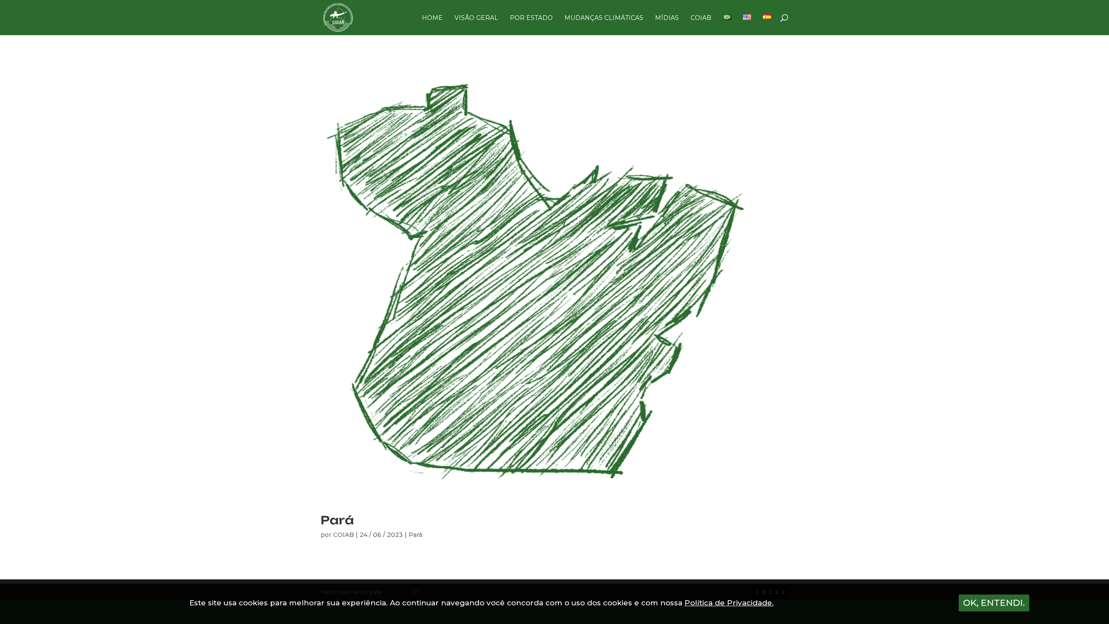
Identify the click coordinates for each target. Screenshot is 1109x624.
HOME (432, 18)
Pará (337, 520)
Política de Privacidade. (729, 602)
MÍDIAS (667, 18)
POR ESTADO (531, 18)
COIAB (701, 18)
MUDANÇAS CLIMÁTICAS (603, 18)
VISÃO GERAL (476, 18)
